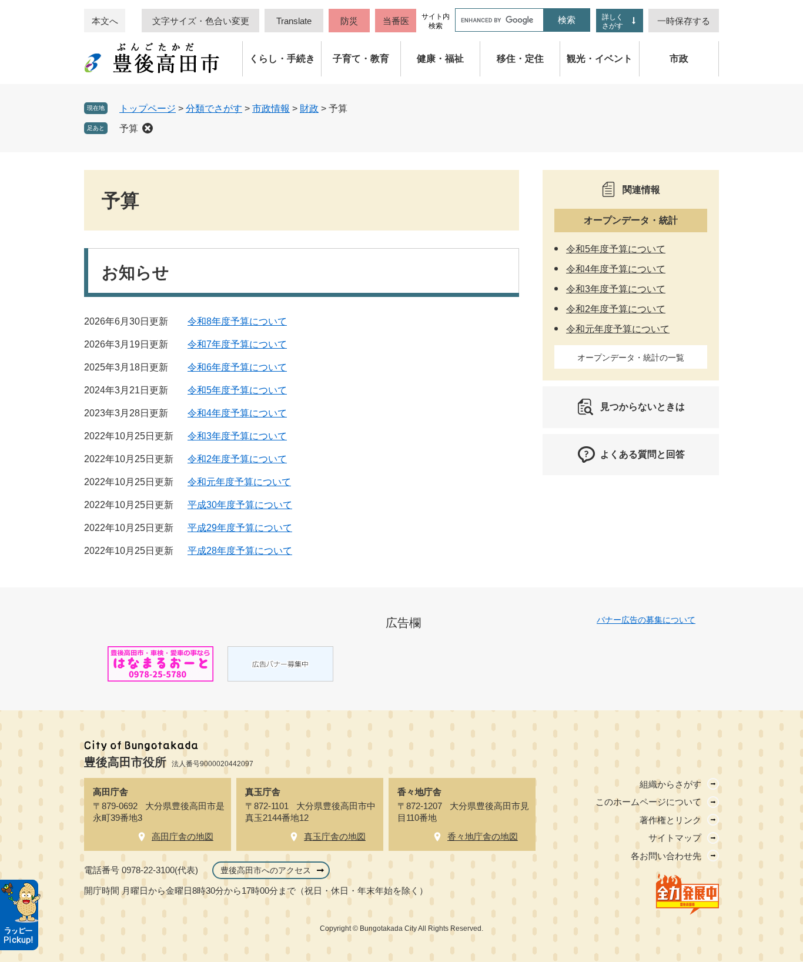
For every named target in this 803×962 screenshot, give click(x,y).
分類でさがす (214, 108)
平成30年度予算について (240, 505)
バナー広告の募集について (646, 619)
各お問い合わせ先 (666, 856)
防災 (349, 21)
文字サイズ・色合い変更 (200, 21)
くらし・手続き (282, 59)
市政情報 (271, 108)
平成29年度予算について (240, 528)
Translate (294, 21)
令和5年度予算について (237, 390)
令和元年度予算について (239, 482)
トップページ (147, 108)
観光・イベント (600, 59)
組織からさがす (670, 784)
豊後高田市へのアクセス (265, 870)
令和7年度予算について (237, 344)
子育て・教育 (361, 59)
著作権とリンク (670, 820)
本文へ (105, 21)
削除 (147, 128)
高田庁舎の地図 (182, 836)
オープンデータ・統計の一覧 (630, 357)
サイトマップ (674, 838)
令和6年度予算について (237, 367)
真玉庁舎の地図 (335, 836)
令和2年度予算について (237, 459)
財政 (309, 108)
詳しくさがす (612, 21)
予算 (128, 128)
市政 (679, 59)
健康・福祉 (440, 59)
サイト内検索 (435, 21)
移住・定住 (520, 59)
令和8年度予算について (237, 321)
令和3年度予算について (237, 436)
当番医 (396, 21)
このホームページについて (648, 802)
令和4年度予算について (237, 413)
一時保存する (683, 21)
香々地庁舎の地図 (482, 836)
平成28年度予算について (240, 551)
